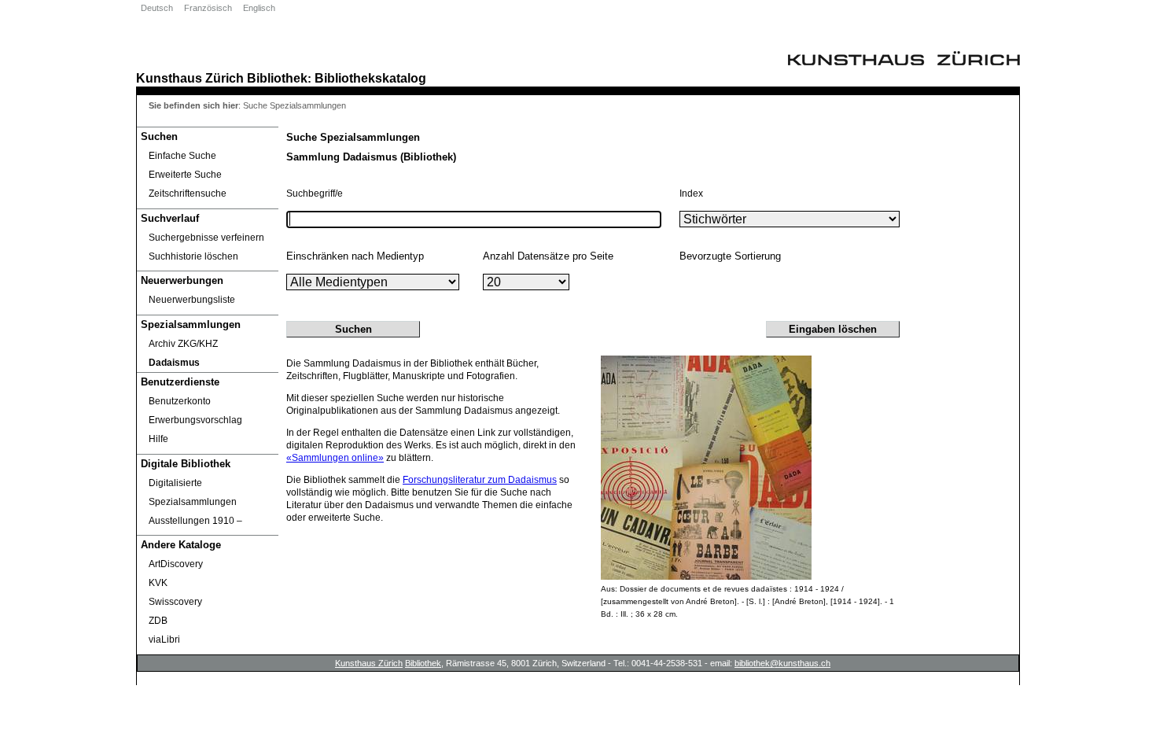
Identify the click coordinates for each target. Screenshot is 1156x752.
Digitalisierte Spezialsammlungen (193, 492)
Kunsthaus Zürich (190, 78)
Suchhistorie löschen (193, 256)
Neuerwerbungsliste (192, 299)
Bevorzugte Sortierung (730, 256)
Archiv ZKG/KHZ (183, 343)
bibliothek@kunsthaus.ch (782, 663)
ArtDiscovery (176, 564)
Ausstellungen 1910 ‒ (195, 520)
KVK (158, 582)
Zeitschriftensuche (187, 193)
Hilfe (158, 438)
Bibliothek (277, 78)
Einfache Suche (182, 155)
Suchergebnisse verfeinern (206, 237)
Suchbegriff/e (314, 193)
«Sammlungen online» (335, 457)
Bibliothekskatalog (370, 78)
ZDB (158, 620)
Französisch (208, 8)
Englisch (259, 8)
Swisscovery (175, 601)
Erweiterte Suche (185, 174)
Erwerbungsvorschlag (195, 420)
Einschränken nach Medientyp (355, 256)
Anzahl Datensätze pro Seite (548, 256)
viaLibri (164, 639)
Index (691, 193)
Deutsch (157, 8)
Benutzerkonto (180, 401)
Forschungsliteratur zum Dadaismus (480, 479)
